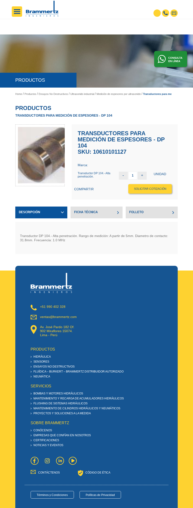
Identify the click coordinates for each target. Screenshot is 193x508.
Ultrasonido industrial (82, 94)
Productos (30, 94)
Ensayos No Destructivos (53, 94)
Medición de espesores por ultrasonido (118, 94)
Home (18, 94)
